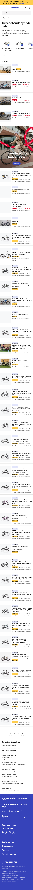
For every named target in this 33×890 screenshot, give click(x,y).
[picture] (5, 69)
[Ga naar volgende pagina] (22, 734)
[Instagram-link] (10, 832)
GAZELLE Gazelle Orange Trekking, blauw (19, 205)
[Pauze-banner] (27, 2)
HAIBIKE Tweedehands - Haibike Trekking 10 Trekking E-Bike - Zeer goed (22, 175)
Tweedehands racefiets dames (11, 790)
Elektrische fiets (19, 48)
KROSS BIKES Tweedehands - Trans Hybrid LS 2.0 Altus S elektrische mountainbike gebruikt (22, 252)
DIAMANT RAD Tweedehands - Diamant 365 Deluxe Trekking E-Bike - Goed (21, 285)
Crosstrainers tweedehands (10, 752)
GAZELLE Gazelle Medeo (19, 98)
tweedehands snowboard (9, 769)
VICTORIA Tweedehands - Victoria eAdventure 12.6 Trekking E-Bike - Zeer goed (22, 237)
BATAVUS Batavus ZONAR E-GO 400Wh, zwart (21, 361)
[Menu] (3, 8)
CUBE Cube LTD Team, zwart (20, 67)
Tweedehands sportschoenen (10, 771)
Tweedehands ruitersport (9, 745)
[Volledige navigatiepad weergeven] (2, 18)
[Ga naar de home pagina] (14, 7)
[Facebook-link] (3, 832)
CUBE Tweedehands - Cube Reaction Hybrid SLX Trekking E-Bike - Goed (21, 532)
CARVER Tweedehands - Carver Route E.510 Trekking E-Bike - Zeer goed (22, 486)
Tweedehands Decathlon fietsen (7, 49)
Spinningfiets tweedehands (10, 750)
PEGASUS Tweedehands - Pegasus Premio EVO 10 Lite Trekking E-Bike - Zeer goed (22, 609)
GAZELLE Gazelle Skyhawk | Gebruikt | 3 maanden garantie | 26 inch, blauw (22, 300)
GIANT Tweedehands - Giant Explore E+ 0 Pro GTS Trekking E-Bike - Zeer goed (21, 408)
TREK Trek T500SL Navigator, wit (21, 113)
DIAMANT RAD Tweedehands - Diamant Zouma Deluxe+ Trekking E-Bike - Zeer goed (22, 548)
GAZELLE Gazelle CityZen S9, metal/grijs (20, 220)
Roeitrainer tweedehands (9, 755)
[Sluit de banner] (30, 2)
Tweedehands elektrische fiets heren (12, 783)
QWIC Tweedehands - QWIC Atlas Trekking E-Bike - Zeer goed (21, 670)
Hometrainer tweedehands (9, 762)
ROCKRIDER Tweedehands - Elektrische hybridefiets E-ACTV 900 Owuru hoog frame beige (21, 656)
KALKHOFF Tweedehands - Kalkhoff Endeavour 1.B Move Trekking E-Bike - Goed (20, 640)
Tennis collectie (6, 788)
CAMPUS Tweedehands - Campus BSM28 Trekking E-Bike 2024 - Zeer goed (22, 501)
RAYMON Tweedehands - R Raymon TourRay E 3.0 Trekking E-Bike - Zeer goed (21, 269)
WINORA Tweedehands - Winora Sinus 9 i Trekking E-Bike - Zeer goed (21, 625)
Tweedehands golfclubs (8, 767)
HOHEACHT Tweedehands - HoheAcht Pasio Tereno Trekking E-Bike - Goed (21, 594)
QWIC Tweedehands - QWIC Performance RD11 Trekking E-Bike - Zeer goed (22, 331)
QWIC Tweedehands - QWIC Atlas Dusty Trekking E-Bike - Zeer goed (21, 376)
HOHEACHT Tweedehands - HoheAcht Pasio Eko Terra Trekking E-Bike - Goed (20, 470)
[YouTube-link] (6, 832)
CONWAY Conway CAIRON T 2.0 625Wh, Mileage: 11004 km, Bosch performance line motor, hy (21, 346)
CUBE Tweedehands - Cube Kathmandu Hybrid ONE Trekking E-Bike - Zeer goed (21, 393)
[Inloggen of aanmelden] (26, 8)
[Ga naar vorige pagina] (10, 734)
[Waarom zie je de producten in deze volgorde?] (2, 62)
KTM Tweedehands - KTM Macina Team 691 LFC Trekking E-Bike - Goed (21, 718)
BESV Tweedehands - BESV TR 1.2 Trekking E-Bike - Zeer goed (21, 454)
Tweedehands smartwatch (9, 786)
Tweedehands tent (7, 757)
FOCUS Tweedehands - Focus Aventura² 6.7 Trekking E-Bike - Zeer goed (21, 687)
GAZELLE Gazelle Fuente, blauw (21, 82)
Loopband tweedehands (9, 760)
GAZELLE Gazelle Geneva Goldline (22, 189)
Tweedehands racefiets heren (10, 781)
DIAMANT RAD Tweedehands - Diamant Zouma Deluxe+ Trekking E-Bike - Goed (22, 424)
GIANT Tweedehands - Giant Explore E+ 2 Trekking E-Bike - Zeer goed (22, 563)
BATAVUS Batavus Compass (20, 314)
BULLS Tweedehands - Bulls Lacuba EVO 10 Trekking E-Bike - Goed (22, 578)
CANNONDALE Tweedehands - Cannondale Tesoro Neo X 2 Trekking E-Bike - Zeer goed (20, 439)
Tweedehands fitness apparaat (11, 748)
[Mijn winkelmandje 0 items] (29, 8)
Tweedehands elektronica (9, 776)
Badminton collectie (7, 779)
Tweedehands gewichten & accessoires (13, 764)
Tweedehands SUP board (9, 774)
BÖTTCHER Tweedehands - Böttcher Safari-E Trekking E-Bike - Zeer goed (22, 517)
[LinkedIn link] (13, 832)
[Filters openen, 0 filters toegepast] (4, 57)
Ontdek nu (16, 163)
